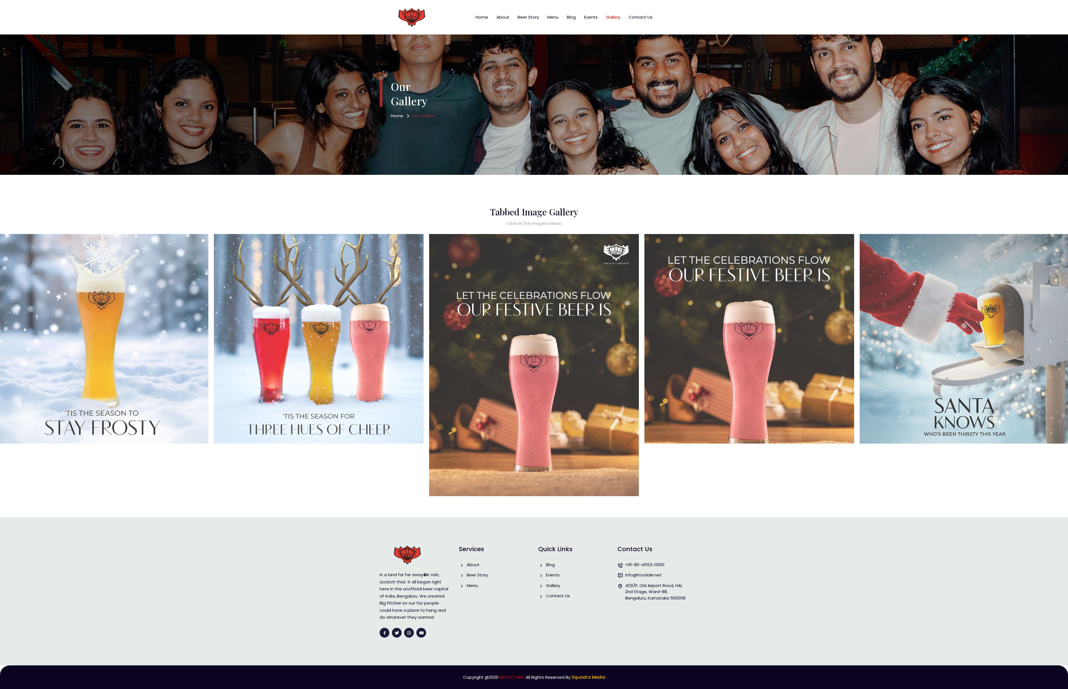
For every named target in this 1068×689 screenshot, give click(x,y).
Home (482, 17)
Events (591, 17)
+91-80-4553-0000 (644, 565)
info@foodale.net (643, 575)
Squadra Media (588, 677)
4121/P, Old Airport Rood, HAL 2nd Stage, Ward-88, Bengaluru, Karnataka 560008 (655, 592)
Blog (571, 17)
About (502, 17)
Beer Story (528, 17)
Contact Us (640, 17)
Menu (552, 17)
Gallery (613, 17)
